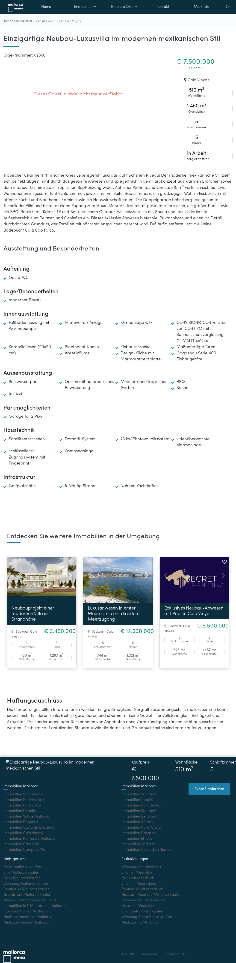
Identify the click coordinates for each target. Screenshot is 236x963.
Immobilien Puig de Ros (141, 805)
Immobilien (83, 7)
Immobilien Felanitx (19, 811)
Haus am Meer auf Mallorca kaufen (151, 895)
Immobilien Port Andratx (23, 800)
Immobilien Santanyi (138, 811)
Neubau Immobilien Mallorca (28, 917)
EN (227, 19)
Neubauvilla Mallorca (139, 922)
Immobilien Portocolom (22, 805)
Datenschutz (174, 954)
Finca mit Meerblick (137, 906)
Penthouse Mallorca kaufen (26, 889)
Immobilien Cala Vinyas (23, 833)
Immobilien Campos (138, 833)
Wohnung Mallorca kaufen (25, 884)
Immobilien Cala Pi (137, 800)
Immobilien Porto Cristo (141, 828)
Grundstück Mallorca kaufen (27, 895)
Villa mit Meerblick (137, 873)
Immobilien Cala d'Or (21, 844)
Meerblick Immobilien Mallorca (29, 900)
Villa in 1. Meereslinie (138, 884)
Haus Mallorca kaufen (22, 878)
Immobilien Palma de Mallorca (29, 839)
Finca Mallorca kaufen (22, 867)
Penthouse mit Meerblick (142, 889)
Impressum (149, 954)
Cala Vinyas (198, 80)
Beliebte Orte (122, 7)
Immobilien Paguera (20, 822)
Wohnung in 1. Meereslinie (143, 900)
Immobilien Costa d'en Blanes (146, 850)
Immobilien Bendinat (138, 816)
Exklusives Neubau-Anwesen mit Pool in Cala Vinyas (193, 611)
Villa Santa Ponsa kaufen (142, 911)
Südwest (22, 631)
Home (46, 7)
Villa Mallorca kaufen (21, 873)
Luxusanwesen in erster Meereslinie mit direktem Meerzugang (114, 614)
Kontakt (162, 7)
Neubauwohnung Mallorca (26, 922)
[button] (68, 574)
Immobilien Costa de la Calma (28, 828)
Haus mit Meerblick (137, 878)
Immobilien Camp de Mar (25, 850)
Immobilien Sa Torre (138, 844)
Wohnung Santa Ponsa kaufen (146, 917)
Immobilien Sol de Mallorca (26, 816)
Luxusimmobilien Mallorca (25, 911)
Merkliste (201, 7)
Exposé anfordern (209, 789)
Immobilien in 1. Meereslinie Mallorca (34, 906)
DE (227, 7)
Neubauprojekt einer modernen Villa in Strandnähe (33, 614)
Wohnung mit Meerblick (141, 867)
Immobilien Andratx (137, 822)
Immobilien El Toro (136, 839)
